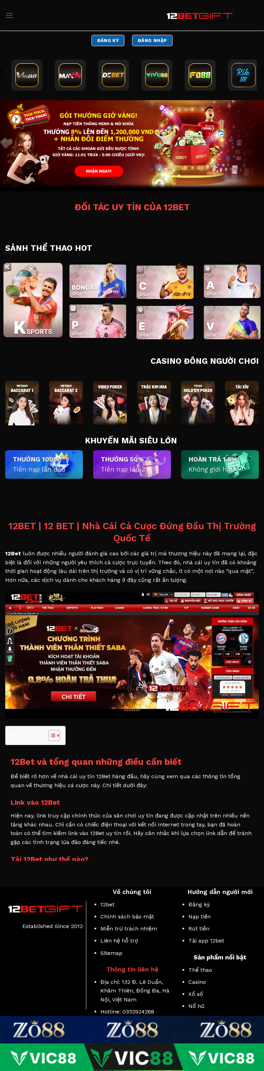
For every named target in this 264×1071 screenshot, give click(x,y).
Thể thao (200, 970)
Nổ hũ (196, 1006)
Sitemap (111, 953)
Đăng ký (199, 904)
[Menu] (9, 15)
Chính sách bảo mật (127, 916)
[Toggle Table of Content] (50, 735)
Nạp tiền (199, 916)
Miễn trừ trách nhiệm (128, 928)
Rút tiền (198, 928)
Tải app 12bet (206, 940)
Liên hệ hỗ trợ (119, 940)
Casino (197, 982)
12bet (107, 904)
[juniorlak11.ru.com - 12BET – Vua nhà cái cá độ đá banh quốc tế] (198, 15)
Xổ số (196, 994)
